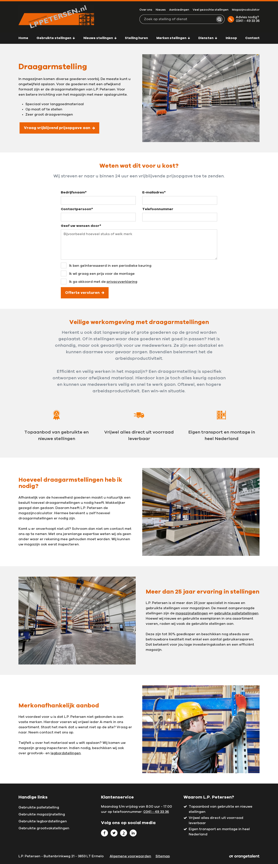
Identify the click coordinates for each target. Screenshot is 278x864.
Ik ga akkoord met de (103, 281)
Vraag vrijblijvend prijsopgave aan (57, 128)
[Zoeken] (219, 19)
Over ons (145, 9)
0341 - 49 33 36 (156, 811)
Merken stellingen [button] (171, 38)
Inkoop (231, 38)
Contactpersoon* (77, 209)
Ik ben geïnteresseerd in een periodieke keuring (110, 265)
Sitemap (163, 856)
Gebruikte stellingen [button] (54, 38)
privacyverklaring (122, 281)
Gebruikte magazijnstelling (41, 814)
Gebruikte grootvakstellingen (43, 828)
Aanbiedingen (179, 9)
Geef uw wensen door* (81, 225)
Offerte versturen (82, 293)
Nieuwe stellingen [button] (98, 38)
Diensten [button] (206, 38)
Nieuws (161, 9)
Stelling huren (136, 38)
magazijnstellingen (191, 613)
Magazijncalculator (246, 9)
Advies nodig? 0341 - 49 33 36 (248, 19)
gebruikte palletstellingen (236, 613)
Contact (252, 38)
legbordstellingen (66, 753)
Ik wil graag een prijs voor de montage (102, 273)
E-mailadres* (154, 192)
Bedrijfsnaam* (74, 192)
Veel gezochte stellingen (210, 9)
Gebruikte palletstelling (38, 807)
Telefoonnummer (157, 209)
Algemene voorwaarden (130, 856)
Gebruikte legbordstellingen (42, 821)
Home (23, 38)
